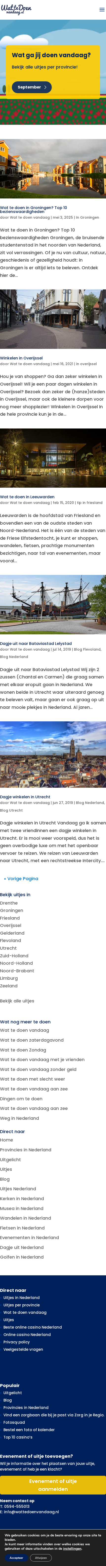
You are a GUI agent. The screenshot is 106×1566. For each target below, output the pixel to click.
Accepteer (16, 1558)
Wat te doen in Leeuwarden (27, 497)
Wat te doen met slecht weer (32, 1079)
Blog (5, 1179)
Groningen (11, 910)
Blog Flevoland (87, 649)
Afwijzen (41, 1558)
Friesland (10, 918)
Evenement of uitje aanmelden (53, 1485)
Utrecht (8, 948)
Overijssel (10, 925)
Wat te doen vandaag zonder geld (38, 1069)
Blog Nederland (14, 656)
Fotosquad (14, 1422)
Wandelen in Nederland (25, 1218)
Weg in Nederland (19, 1118)
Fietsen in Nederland (22, 1228)
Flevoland (10, 940)
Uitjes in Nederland (21, 1297)
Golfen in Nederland (22, 1257)
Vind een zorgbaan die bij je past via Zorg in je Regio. (53, 1415)
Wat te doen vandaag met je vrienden (42, 1059)
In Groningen (87, 217)
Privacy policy (16, 1342)
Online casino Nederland (27, 1334)
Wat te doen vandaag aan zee (34, 1089)
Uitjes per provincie (21, 1305)
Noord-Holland (16, 963)
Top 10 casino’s (18, 1437)
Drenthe (9, 903)
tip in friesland (90, 502)
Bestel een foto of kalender (29, 1429)
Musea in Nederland (21, 1208)
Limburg (9, 978)
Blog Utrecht (11, 810)
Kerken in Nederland (22, 1198)
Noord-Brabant (17, 971)
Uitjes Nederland (18, 1189)
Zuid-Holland (14, 956)
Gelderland (12, 933)
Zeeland (9, 986)
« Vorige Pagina (21, 878)
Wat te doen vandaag (30, 217)
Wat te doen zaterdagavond (32, 1040)
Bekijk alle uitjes (17, 1001)
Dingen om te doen (21, 1099)
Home (6, 1140)
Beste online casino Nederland (32, 1327)
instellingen (72, 1549)
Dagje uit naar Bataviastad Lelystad (36, 643)
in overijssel (86, 363)
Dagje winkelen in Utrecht (25, 797)
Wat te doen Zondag (23, 1050)
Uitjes (6, 1169)
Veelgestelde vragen (23, 1349)
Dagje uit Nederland (22, 1247)
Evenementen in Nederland (29, 1237)
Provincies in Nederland (25, 1150)
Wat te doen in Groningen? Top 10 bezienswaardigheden (33, 209)
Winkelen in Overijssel (21, 358)
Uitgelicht (10, 1160)
